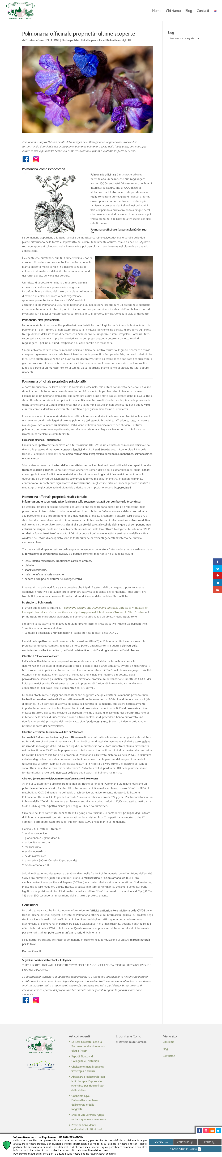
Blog (188, 11)
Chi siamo (173, 11)
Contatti (203, 11)
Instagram (65, 960)
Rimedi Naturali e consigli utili (115, 40)
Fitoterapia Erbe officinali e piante (80, 40)
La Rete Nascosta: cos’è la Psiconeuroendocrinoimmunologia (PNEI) (88, 1046)
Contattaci (169, 1055)
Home (156, 11)
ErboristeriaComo (34, 40)
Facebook (52, 960)
